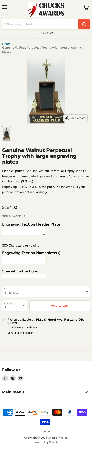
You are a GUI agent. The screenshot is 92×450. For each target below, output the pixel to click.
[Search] (84, 24)
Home (6, 44)
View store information (20, 332)
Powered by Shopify (46, 442)
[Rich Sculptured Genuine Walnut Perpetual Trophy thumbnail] (6, 133)
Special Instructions (20, 271)
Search (46, 432)
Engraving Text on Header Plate (31, 224)
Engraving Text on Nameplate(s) (31, 252)
